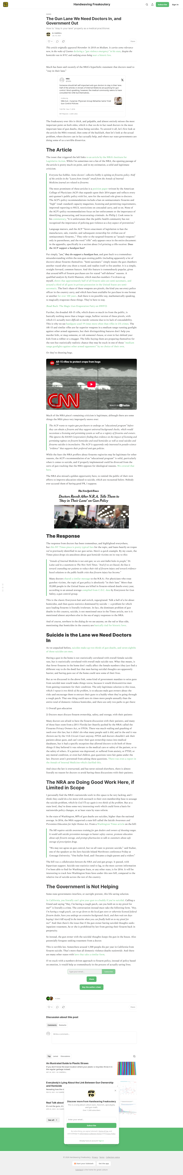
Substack (79, 1170)
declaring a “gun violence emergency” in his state (97, 51)
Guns (48, 14)
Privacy (95, 1157)
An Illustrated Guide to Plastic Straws (67, 1063)
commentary (59, 219)
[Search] (146, 4)
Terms (101, 1157)
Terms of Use (103, 1131)
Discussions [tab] (65, 1056)
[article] (91, 1069)
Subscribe (162, 4)
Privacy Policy (110, 1134)
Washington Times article (110, 824)
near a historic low (102, 55)
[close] (115, 1091)
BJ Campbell (57, 33)
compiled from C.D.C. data (96, 590)
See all (51, 1120)
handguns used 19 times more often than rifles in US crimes (97, 324)
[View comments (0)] (57, 41)
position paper (100, 189)
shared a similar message (77, 579)
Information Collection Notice (91, 1134)
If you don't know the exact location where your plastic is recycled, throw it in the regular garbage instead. (79, 1067)
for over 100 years (67, 296)
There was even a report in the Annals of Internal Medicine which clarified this (91, 760)
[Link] (43, 150)
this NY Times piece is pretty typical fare (72, 547)
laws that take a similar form (89, 954)
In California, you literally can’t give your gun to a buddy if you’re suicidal (85, 900)
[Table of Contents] (2, 587)
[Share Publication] (152, 4)
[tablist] (57, 1025)
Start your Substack (84, 1163)
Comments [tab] (52, 1025)
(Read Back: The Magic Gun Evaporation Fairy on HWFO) (76, 306)
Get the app (104, 1163)
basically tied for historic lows (110, 625)
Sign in (175, 4)
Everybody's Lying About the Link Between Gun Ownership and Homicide (79, 1084)
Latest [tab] (55, 1056)
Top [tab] (49, 1056)
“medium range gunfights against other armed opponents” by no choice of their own (90, 344)
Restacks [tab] (62, 1025)
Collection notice (113, 1157)
